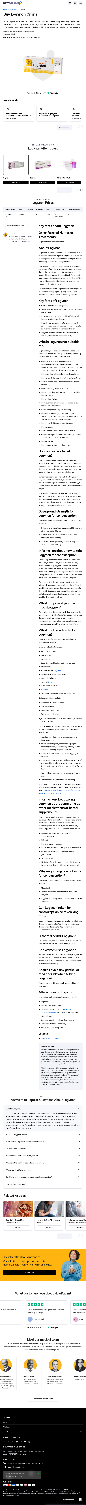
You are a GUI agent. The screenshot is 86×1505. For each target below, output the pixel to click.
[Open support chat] (80, 1499)
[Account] (75, 3)
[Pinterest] (17, 1442)
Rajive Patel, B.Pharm (19, 239)
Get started (30, 1272)
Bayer (16, 37)
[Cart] (70, 3)
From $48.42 (43, 182)
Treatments (12, 9)
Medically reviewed (15, 234)
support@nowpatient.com (16, 1467)
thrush (50, 682)
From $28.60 (69, 182)
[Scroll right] (80, 127)
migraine (57, 670)
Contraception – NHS (50, 1038)
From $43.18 (16, 182)
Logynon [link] (22, 9)
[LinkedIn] (29, 1442)
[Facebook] (12, 1442)
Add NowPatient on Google (16, 225)
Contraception (35, 37)
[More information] (27, 225)
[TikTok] (21, 1442)
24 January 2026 (24, 241)
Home (5, 9)
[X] (4, 1442)
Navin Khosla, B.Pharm (17, 236)
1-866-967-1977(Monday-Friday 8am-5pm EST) (25, 1463)
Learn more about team (43, 1398)
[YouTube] (25, 1442)
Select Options (68, 1499)
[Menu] (80, 3)
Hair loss (44, 689)
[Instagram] (8, 1442)
